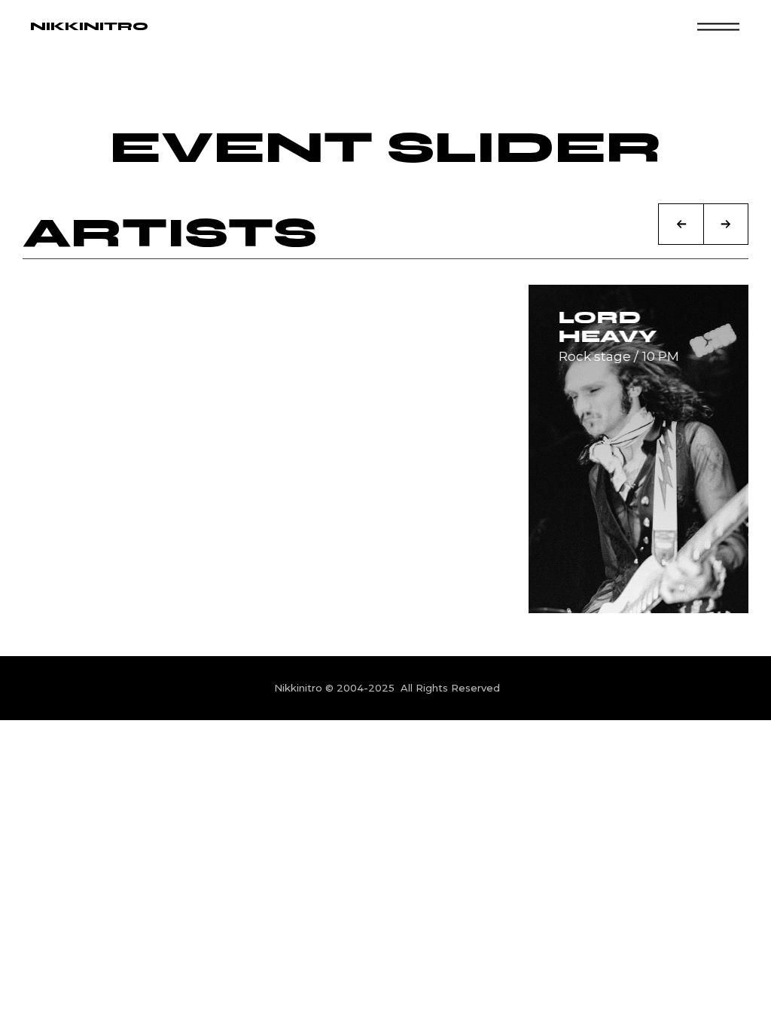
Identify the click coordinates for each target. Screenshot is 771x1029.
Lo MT (98, 317)
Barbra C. (380, 317)
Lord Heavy (601, 327)
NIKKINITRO (89, 26)
